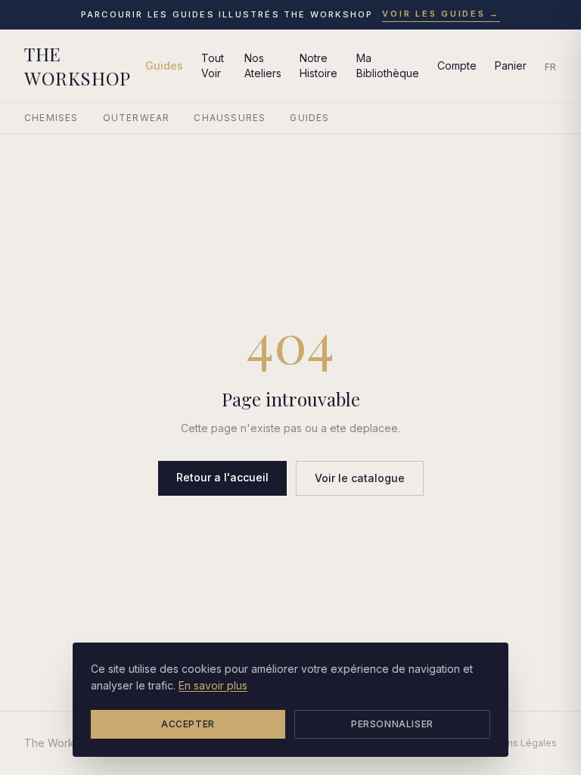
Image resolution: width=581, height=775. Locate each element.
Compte (457, 65)
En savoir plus (213, 685)
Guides (164, 65)
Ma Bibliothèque (387, 65)
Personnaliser (392, 724)
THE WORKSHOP (77, 66)
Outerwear (136, 117)
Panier (511, 65)
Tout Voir (212, 65)
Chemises (51, 117)
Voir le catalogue (360, 478)
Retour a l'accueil (222, 477)
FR (551, 67)
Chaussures (230, 117)
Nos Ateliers (262, 65)
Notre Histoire (318, 65)
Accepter (188, 724)
